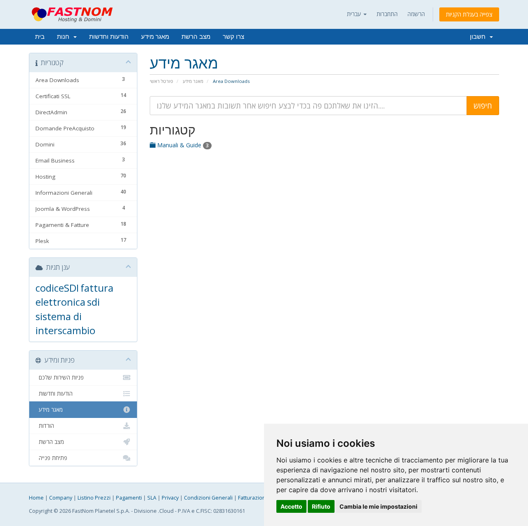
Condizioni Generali (208, 497)
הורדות (44, 425)
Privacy (170, 497)
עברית (355, 14)
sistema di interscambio (65, 323)
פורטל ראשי (161, 81)
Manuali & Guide (182, 145)
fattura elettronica (74, 295)
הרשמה (416, 14)
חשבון (479, 36)
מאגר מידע (155, 36)
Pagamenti (129, 497)
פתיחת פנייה (51, 458)
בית (40, 36)
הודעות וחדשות (109, 36)
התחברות (387, 14)
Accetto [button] (291, 506)
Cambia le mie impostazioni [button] (378, 506)
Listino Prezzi (94, 497)
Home (36, 497)
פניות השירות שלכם (59, 377)
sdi (93, 302)
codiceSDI (57, 288)
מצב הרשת (196, 36)
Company (60, 497)
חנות (65, 36)
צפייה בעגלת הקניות (469, 14)
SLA (151, 497)
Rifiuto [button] (321, 506)
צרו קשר (233, 36)
